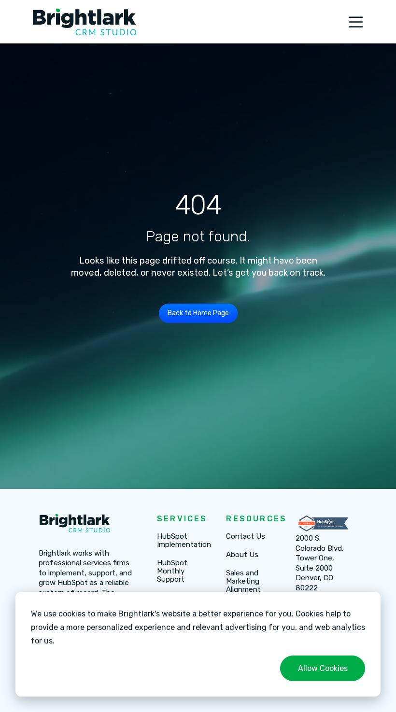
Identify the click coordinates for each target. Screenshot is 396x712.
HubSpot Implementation (184, 540)
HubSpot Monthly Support (172, 571)
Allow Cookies (323, 668)
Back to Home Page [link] (198, 313)
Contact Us (245, 536)
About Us (242, 555)
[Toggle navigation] (356, 22)
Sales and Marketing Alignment (243, 581)
